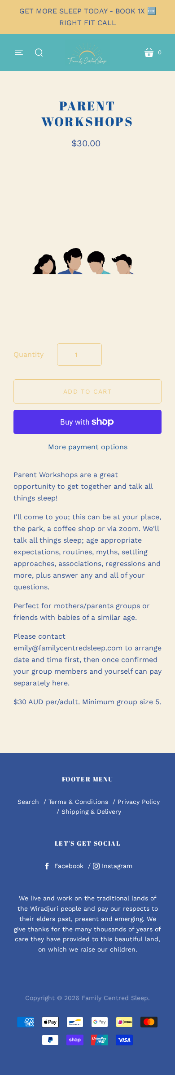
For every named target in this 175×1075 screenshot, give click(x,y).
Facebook (68, 865)
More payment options (87, 447)
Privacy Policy (139, 801)
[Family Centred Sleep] (87, 52)
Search (28, 801)
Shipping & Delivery (91, 811)
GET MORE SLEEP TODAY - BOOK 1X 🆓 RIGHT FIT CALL (87, 17)
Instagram (117, 865)
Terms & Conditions (78, 801)
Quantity (28, 354)
